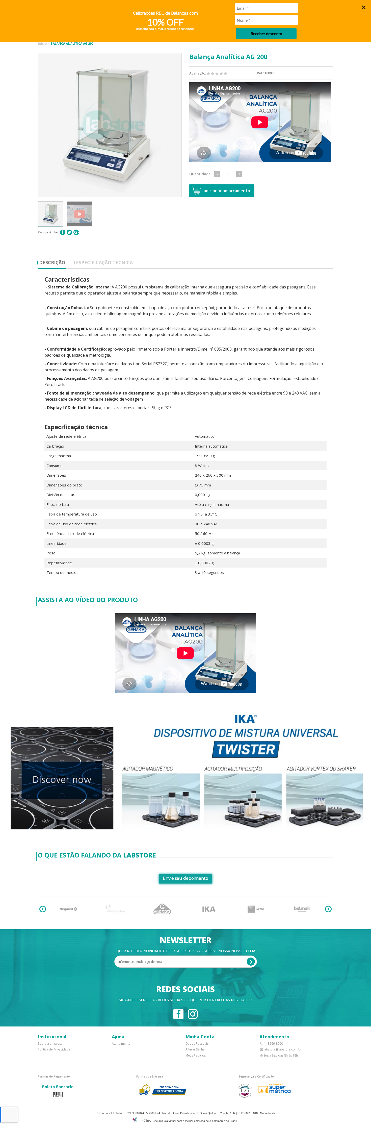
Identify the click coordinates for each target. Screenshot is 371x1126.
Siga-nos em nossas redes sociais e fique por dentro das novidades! (185, 999)
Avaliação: (198, 73)
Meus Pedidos (196, 1055)
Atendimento (121, 1043)
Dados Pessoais (197, 1043)
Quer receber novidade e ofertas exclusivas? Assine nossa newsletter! (185, 950)
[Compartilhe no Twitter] (69, 232)
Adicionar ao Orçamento (227, 190)
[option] (50, 214)
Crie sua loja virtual (164, 1120)
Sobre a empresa (50, 1043)
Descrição (52, 262)
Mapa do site (268, 1113)
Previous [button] (42, 909)
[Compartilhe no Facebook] (62, 232)
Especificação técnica (104, 262)
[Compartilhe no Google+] (76, 232)
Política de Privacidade (54, 1049)
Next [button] (328, 909)
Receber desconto (266, 33)
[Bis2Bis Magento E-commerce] (141, 1120)
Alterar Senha (195, 1049)
